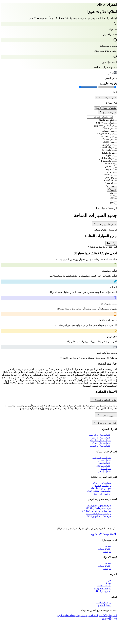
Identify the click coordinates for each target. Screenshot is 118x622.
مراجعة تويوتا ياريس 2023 (99, 505)
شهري (108, 546)
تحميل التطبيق (104, 605)
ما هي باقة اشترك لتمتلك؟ (105, 400)
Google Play (108, 534)
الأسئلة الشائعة (104, 585)
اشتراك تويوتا (105, 463)
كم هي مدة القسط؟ (108, 416)
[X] (103, 619)
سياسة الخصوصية (102, 588)
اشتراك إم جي (104, 471)
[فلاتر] (114, 243)
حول (109, 580)
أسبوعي (107, 551)
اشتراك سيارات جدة (101, 437)
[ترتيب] (108, 243)
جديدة (107, 98)
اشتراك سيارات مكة (101, 443)
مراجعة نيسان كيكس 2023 (98, 513)
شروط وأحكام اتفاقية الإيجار (70, 615)
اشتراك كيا (106, 468)
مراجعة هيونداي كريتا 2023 (98, 508)
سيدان (104, 108)
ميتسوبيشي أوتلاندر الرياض (98, 491)
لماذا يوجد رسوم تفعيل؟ (106, 423)
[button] (59, 120)
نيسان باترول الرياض (101, 483)
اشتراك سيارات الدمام (100, 440)
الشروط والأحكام (103, 591)
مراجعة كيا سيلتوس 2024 (99, 516)
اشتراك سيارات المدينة (100, 446)
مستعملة (99, 98)
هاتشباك (112, 108)
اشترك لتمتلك (104, 549)
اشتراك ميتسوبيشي (102, 457)
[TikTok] (105, 619)
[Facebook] (111, 619)
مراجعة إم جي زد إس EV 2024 (96, 511)
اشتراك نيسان (104, 460)
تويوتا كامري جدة (103, 485)
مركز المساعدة (103, 602)
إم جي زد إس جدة (102, 493)
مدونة (108, 583)
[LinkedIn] (108, 619)
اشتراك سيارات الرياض (100, 435)
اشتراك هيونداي (103, 466)
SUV (97, 108)
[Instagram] (115, 619)
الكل (114, 98)
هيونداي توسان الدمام (101, 488)
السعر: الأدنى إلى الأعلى (106, 224)
